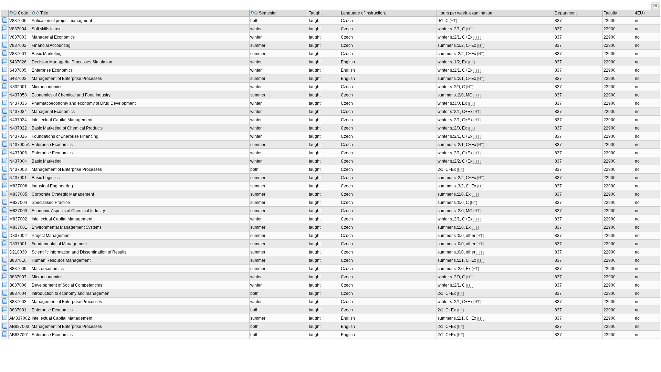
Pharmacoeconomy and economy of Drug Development (84, 103)
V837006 (18, 20)
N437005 (18, 153)
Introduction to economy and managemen (70, 293)
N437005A (19, 144)
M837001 (18, 227)
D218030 (18, 252)
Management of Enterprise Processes (67, 78)
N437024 (18, 119)
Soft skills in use (47, 29)
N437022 (18, 128)
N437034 (18, 111)
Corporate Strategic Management (63, 194)
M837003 (18, 210)
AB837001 (19, 334)
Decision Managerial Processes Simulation (72, 62)
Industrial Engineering (52, 186)
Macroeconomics (48, 268)
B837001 (18, 310)
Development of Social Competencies (67, 285)
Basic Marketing (47, 53)
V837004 (18, 29)
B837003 (18, 301)
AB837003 (19, 326)
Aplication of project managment (62, 20)
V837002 (18, 45)
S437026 (18, 62)
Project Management (51, 235)
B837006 (18, 285)
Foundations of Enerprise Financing (65, 136)
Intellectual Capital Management (62, 119)
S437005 (18, 70)
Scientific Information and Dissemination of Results (79, 252)
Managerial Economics (53, 37)
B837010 (18, 260)
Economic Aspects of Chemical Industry (68, 210)
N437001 (18, 177)
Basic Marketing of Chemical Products (67, 128)
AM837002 (19, 318)
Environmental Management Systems (67, 227)
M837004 (18, 202)
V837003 (18, 37)
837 (558, 20)
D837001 (18, 243)
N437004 (18, 161)
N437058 (18, 95)
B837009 (18, 268)
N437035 (18, 103)
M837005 (18, 194)
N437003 (18, 169)
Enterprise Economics (52, 70)
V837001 (18, 53)
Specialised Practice (51, 202)
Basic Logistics (46, 177)
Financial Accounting (51, 45)
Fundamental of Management (59, 243)
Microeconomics (47, 86)
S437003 (18, 78)
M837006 (18, 186)
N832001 (18, 86)
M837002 (18, 219)
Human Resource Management (61, 260)
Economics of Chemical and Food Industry (71, 95)
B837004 (18, 293)
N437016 (18, 136)
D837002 (18, 235)
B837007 (18, 277)
